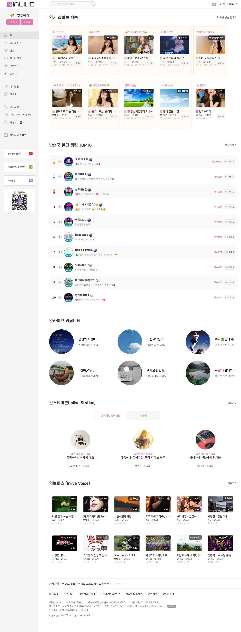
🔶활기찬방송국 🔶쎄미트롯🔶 (90, 209)
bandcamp (167, 85)
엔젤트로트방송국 (205, 32)
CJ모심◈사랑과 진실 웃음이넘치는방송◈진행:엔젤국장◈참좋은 (211, 58)
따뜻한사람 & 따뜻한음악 (87, 269)
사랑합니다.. (59, 555)
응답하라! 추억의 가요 (80, 457)
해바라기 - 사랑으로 (156, 555)
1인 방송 (13, 22)
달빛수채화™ (82, 265)
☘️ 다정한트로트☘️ (99, 85)
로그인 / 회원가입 (228, 4)
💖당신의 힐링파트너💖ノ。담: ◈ (92, 194)
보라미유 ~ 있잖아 (187, 516)
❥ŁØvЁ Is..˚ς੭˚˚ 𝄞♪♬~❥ (66, 85)
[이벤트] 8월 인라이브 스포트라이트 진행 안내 (86, 584)
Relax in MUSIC (84, 249)
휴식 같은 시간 (170, 111)
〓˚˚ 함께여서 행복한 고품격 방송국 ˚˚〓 (94, 179)
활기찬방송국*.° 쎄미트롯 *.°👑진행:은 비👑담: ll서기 (140, 58)
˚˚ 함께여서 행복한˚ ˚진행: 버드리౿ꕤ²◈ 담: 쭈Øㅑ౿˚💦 (68, 58)
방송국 (27, 22)
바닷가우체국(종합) (85, 280)
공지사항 (54, 584)
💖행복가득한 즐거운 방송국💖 (90, 299)
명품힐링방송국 (82, 224)
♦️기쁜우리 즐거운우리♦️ (88, 164)
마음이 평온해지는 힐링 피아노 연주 (143, 457)
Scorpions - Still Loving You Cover (126, 555)
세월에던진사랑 (122, 516)
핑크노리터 (204, 111)
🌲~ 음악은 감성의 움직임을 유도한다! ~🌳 (96, 254)
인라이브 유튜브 (14, 153)
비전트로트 (59, 32)
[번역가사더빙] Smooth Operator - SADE (95, 516)
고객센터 (171, 606)
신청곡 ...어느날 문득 (219, 555)
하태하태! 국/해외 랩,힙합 (205, 457)
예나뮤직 (201, 85)
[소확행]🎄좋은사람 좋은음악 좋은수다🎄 (95, 284)
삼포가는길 (130, 85)
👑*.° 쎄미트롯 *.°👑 (136, 32)
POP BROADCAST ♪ (86, 239)
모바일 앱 (11, 180)
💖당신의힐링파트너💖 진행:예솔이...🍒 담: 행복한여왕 (140, 111)
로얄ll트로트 (167, 32)
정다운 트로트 (82, 295)
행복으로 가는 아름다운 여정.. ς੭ (68, 111)
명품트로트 (94, 32)
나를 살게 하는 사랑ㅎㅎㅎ (64, 516)
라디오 (78, 63)
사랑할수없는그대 (217, 516)
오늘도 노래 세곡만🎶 (189, 555)
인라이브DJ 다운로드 (16, 167)
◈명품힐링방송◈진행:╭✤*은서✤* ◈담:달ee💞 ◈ (104, 58)
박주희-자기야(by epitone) (157, 516)
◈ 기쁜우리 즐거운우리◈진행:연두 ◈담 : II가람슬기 (175, 58)
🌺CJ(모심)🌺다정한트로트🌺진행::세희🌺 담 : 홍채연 (104, 111)
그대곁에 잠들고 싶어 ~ (95, 555)
